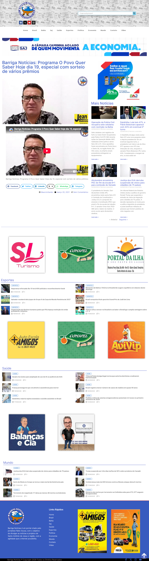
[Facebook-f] (126, 559)
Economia (92, 30)
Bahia (43, 30)
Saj (51, 30)
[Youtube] (29, 22)
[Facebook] (21, 22)
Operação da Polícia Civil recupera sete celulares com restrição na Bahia (102, 124)
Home (25, 30)
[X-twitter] (25, 22)
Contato (113, 30)
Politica (81, 30)
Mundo (103, 30)
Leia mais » (95, 159)
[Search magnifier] (134, 13)
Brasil (34, 30)
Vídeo (123, 30)
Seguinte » (123, 219)
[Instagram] (33, 22)
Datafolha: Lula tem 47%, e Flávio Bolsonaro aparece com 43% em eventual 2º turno (132, 126)
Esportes (69, 30)
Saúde (59, 30)
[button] (13, 186)
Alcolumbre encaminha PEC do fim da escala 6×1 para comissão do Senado (103, 182)
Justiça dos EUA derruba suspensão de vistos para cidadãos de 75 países (132, 182)
